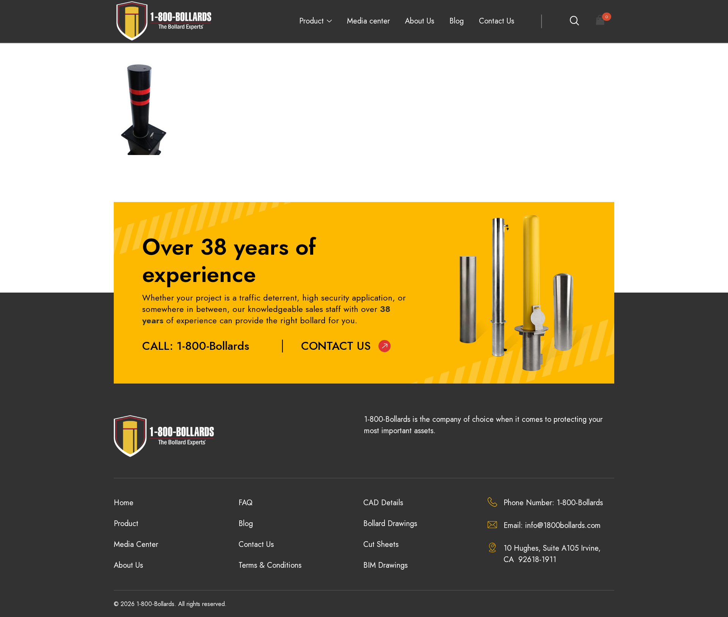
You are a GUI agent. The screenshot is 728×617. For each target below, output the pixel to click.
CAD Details (383, 502)
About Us (419, 21)
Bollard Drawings (390, 523)
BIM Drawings (385, 565)
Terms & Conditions (269, 565)
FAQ (245, 502)
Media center (368, 21)
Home (123, 502)
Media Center (136, 544)
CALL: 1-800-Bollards (195, 346)
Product (311, 21)
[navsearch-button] (574, 21)
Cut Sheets (381, 544)
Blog (456, 21)
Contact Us (496, 21)
